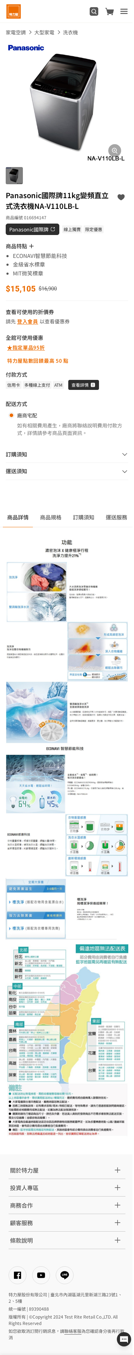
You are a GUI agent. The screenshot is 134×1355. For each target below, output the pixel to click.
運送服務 (116, 517)
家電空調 (16, 32)
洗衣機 (70, 32)
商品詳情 (18, 517)
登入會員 (27, 321)
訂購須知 (83, 517)
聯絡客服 (72, 1331)
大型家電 (44, 32)
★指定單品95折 (26, 347)
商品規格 (50, 517)
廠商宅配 (27, 415)
